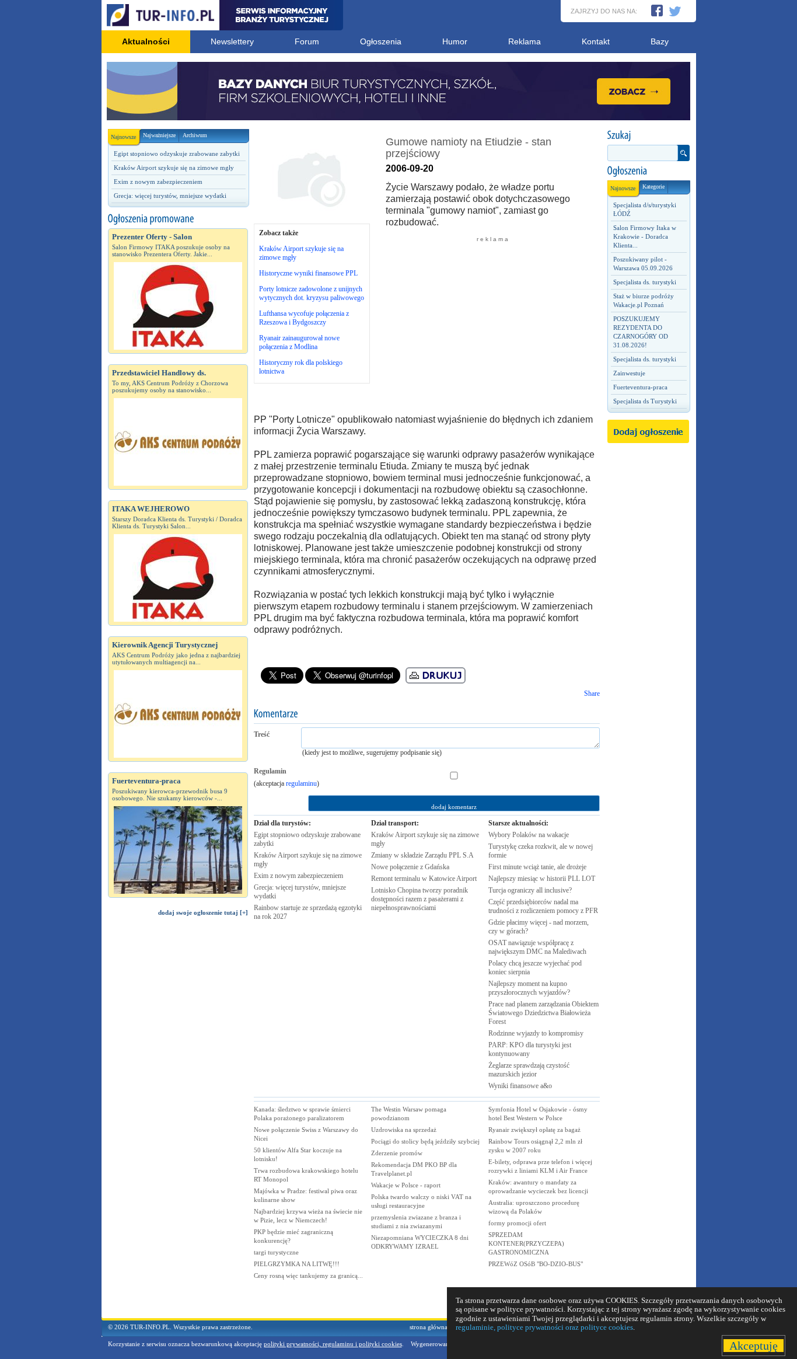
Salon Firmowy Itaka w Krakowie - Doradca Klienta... (644, 236)
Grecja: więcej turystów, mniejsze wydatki (170, 195)
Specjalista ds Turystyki (645, 401)
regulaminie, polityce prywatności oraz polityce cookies (544, 1327)
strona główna (429, 1326)
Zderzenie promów (396, 1152)
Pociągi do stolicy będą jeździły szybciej (425, 1141)
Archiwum (195, 135)
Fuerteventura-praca (640, 387)
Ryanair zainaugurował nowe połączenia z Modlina (299, 342)
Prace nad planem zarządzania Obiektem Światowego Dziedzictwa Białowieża (543, 1013)
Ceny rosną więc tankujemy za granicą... (308, 1275)
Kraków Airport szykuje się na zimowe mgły (174, 167)
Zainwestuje (629, 373)
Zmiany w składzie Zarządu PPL (422, 855)
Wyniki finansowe (520, 1086)
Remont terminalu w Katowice (424, 878)
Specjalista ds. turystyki (644, 281)
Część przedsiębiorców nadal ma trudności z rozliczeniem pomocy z (543, 906)
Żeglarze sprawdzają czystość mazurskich (528, 1069)
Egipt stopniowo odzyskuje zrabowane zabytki (177, 153)
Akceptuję (753, 1345)
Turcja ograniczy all (530, 890)
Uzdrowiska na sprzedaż (403, 1129)
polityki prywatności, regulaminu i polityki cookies (333, 1343)
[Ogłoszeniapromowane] (178, 219)
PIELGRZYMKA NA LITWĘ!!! (297, 1263)
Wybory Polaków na (528, 835)
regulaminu (301, 783)
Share (592, 693)
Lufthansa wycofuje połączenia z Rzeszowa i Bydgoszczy (304, 317)
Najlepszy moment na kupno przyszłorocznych (529, 988)
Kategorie (653, 186)
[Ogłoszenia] (648, 171)
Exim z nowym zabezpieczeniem (158, 181)
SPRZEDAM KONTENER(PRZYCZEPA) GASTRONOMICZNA (526, 1243)
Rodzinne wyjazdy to (535, 1033)
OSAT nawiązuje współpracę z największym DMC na (537, 947)
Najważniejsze (159, 135)
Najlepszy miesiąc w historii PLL (541, 878)
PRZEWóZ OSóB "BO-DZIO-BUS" (535, 1263)
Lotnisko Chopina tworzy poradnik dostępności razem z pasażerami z (419, 899)
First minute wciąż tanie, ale (537, 867)
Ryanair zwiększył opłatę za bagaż (534, 1129)
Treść (262, 734)
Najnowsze (123, 137)
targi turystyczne (276, 1252)
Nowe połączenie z (410, 867)
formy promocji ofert (517, 1222)
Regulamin (270, 771)
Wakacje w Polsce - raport (406, 1185)
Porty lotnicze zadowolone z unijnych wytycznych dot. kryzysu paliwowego (311, 293)
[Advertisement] (178, 1122)
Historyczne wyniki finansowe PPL (308, 273)
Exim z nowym (298, 876)
